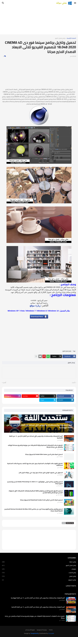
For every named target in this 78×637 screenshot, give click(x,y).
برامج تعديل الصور (60, 38)
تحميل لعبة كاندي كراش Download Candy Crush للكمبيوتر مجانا (41, 500)
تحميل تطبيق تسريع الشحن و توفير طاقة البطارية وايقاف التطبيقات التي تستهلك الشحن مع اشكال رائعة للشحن (36, 492)
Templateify (34, 633)
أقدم (4, 383)
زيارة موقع (35, 305)
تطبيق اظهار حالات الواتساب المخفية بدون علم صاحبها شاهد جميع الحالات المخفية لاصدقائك (35, 464)
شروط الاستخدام (30, 630)
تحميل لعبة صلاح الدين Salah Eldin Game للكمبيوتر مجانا (44, 454)
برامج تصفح (39, 576)
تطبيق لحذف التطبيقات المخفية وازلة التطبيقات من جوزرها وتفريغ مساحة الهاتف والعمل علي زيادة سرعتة (35, 446)
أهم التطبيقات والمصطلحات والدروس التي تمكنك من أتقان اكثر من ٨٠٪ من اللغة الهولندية (38, 598)
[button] (75, 3)
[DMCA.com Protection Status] (68, 523)
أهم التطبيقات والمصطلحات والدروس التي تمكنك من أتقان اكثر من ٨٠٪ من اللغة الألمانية (36, 437)
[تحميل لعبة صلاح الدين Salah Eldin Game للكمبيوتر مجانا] (69, 456)
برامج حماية (39, 562)
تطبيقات (39, 569)
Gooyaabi (51, 633)
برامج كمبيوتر (39, 580)
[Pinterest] (44, 356)
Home (51, 630)
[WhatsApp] (48, 356)
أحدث (73, 383)
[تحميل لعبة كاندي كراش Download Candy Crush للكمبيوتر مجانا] (69, 502)
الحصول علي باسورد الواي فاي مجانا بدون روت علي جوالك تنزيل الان (41, 472)
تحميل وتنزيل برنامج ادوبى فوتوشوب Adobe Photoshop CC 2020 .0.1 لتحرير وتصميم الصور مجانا (35, 482)
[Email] (40, 356)
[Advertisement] (39, 20)
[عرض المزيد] (36, 356)
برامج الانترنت (39, 572)
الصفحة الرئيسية (71, 38)
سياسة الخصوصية (42, 630)
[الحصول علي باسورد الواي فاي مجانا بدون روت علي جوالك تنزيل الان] (69, 475)
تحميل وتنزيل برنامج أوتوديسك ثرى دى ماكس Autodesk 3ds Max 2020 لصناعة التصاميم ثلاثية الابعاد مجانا (33, 510)
